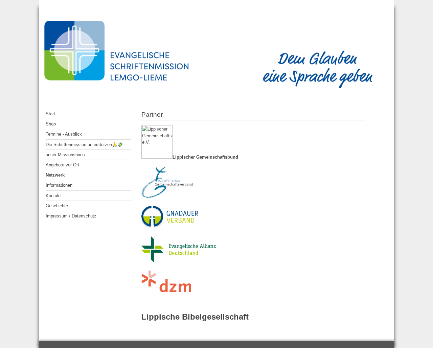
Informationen (59, 185)
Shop (51, 123)
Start (50, 113)
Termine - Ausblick (64, 134)
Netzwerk (55, 175)
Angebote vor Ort (62, 164)
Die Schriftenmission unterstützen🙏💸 (84, 144)
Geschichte (57, 205)
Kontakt (53, 195)
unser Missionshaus (65, 154)
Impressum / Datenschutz (71, 215)
